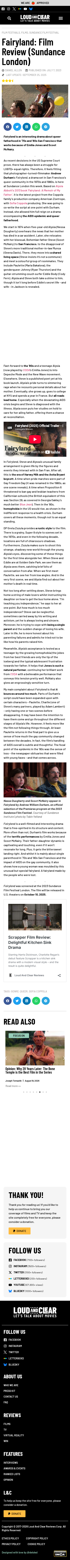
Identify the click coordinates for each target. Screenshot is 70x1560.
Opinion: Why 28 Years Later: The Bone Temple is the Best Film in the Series (30, 1070)
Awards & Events (14, 1468)
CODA (26, 370)
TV (5, 1429)
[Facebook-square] (3, 8)
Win (6, 1441)
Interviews (11, 1462)
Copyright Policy (37, 1538)
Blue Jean (26, 504)
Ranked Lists (12, 1474)
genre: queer (19, 991)
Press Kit (9, 1390)
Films (24, 32)
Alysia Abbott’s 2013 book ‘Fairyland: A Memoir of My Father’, (33, 190)
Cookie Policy (36, 1544)
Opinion (8, 1479)
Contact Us (11, 1396)
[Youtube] (25, 8)
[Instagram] (8, 8)
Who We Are (11, 1385)
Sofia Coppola (18, 203)
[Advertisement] (35, 327)
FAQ (6, 1402)
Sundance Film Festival (44, 32)
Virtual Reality (14, 1435)
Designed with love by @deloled (20, 1552)
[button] (9, 18)
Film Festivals (11, 32)
